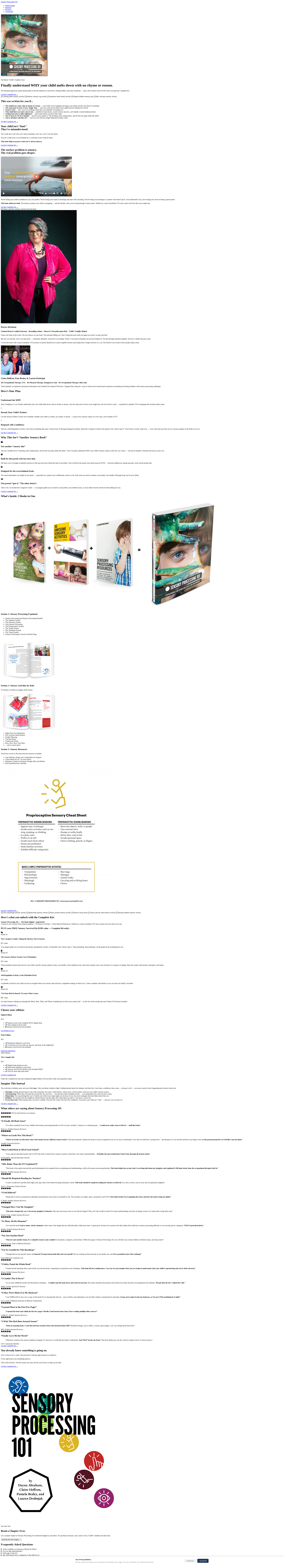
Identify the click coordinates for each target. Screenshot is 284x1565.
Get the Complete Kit (8, 1075)
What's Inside (10, 6)
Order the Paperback (8, 1051)
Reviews (8, 10)
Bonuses (8, 8)
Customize (190, 1561)
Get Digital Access (7, 1031)
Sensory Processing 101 (9, 2)
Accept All (203, 1561)
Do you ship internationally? (13, 1551)
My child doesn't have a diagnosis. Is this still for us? (21, 1555)
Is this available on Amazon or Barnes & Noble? (20, 1549)
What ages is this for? (10, 1553)
